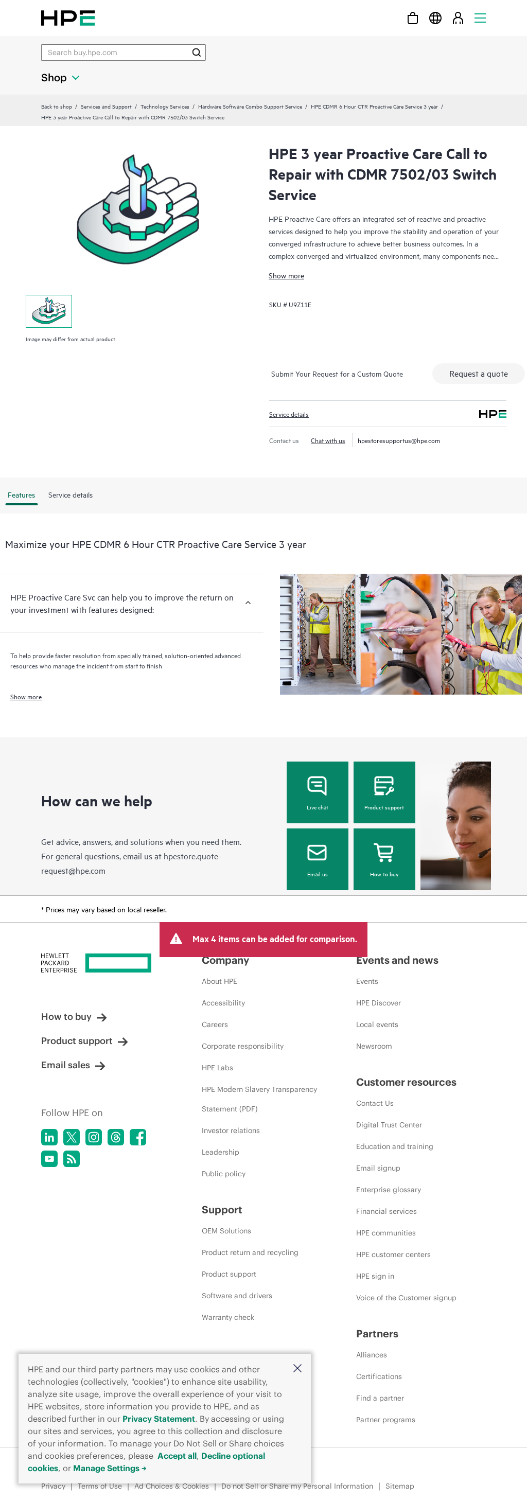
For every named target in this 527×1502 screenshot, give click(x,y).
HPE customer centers (393, 1254)
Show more (286, 275)
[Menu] (480, 17)
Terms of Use (100, 1486)
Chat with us (328, 440)
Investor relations (231, 1130)
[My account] (458, 17)
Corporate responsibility (243, 1046)
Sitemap (399, 1486)
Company (225, 959)
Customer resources (406, 1081)
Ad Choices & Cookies (171, 1486)
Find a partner (380, 1398)
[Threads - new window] (116, 1137)
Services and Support (106, 106)
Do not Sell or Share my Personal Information (297, 1486)
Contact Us (375, 1103)
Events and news (397, 959)
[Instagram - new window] (93, 1137)
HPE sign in (375, 1276)
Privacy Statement (158, 1418)
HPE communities (386, 1233)
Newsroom (374, 1046)
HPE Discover (378, 1003)
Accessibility (223, 1003)
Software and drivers (237, 1295)
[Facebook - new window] (138, 1137)
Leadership (220, 1152)
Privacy (53, 1486)
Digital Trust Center (389, 1124)
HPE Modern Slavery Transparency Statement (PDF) (259, 1099)
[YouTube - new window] (49, 1159)
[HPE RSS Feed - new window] (71, 1159)
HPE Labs (217, 1067)
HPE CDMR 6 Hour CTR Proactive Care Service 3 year (374, 106)
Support (222, 1209)
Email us (317, 874)
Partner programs (385, 1419)
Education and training (394, 1146)
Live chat (317, 807)
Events (367, 981)
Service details (289, 413)
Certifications (379, 1376)
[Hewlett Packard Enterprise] (68, 17)
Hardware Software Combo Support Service (250, 106)
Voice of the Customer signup (406, 1297)
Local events (377, 1024)
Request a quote (478, 373)
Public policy (223, 1173)
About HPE (219, 981)
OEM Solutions (226, 1230)
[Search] (196, 52)
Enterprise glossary (388, 1189)
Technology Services (164, 106)
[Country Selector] (435, 17)
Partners (377, 1333)
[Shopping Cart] (413, 17)
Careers (215, 1024)
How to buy (384, 874)
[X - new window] (71, 1137)
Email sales (65, 1065)
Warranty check (228, 1317)
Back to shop (56, 106)
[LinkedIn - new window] (49, 1137)
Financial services (386, 1211)
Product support (384, 807)
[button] (297, 1369)
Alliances (371, 1354)
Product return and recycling (250, 1252)
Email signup (378, 1168)
